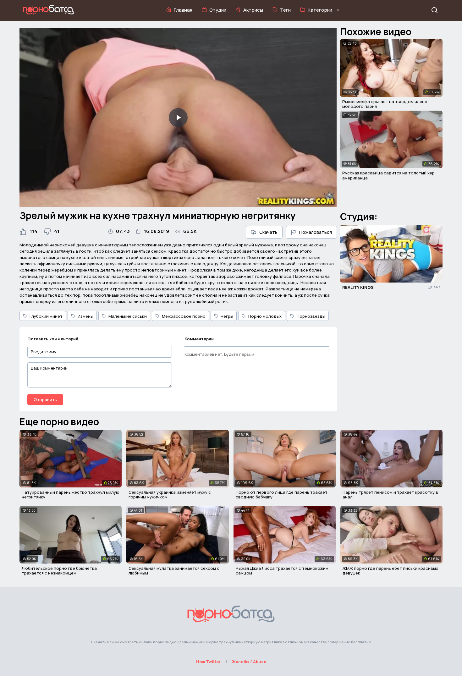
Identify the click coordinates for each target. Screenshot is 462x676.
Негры (227, 316)
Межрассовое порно (184, 316)
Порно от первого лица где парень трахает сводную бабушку (281, 494)
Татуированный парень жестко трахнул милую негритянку (70, 494)
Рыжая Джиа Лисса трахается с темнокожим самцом (282, 570)
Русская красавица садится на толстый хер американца (388, 175)
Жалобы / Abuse (249, 661)
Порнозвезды (311, 316)
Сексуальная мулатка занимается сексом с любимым (174, 570)
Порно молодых (265, 316)
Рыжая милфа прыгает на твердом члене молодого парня (384, 104)
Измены (85, 316)
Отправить (45, 399)
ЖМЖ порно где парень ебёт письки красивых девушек (390, 570)
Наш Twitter (208, 661)
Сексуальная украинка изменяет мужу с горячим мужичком (170, 494)
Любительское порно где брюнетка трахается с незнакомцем (59, 570)
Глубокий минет (46, 316)
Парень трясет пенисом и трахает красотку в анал (390, 494)
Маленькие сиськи (127, 316)
